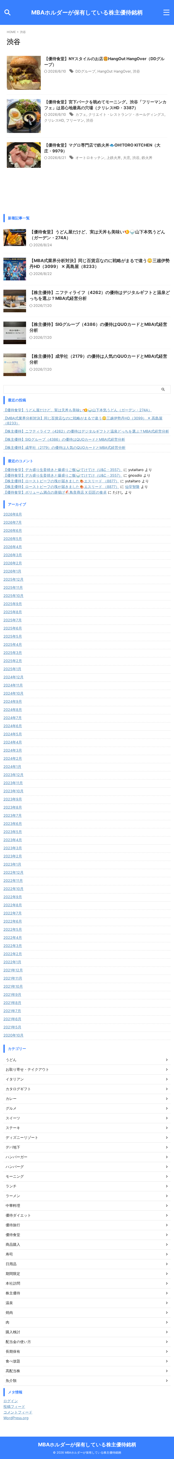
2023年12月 (13, 774)
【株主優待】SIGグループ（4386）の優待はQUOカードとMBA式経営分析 (64, 439)
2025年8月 (12, 612)
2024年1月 (12, 766)
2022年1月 (12, 962)
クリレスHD (54, 120)
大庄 (126, 157)
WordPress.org (16, 1418)
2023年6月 (12, 823)
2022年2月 (12, 954)
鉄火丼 (147, 157)
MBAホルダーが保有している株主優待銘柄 (87, 12)
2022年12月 (13, 872)
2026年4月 (12, 547)
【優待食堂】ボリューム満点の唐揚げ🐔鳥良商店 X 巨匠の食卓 (55, 492)
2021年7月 (12, 1011)
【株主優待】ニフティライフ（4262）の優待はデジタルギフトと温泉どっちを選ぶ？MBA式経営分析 (86, 431)
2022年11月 (13, 880)
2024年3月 (12, 750)
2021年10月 (13, 986)
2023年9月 (12, 799)
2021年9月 (12, 994)
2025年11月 (13, 587)
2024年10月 (13, 693)
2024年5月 (12, 734)
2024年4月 (12, 742)
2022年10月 (13, 888)
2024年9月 (12, 701)
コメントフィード (17, 1412)
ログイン (10, 1401)
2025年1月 (12, 669)
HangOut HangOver (114, 71)
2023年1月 (12, 864)
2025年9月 (12, 604)
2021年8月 (12, 1002)
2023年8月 (12, 807)
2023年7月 (12, 815)
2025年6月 (12, 628)
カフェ (80, 114)
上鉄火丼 (113, 157)
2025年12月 (13, 579)
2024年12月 (13, 677)
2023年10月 (13, 791)
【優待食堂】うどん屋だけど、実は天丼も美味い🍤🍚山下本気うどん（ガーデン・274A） (77, 410)
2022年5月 (12, 929)
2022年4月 (12, 937)
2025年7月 (12, 620)
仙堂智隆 (132, 486)
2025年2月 (12, 660)
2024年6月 (12, 726)
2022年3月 (12, 945)
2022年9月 (12, 897)
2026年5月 (12, 538)
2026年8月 (12, 514)
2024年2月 (12, 758)
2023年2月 (12, 856)
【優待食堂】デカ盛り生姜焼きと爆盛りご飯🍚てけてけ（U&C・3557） (62, 469)
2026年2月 (12, 563)
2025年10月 (13, 595)
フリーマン (75, 120)
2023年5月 (12, 831)
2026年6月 (12, 530)
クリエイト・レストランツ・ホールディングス (126, 114)
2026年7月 (12, 522)
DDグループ (85, 71)
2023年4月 (12, 840)
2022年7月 (12, 913)
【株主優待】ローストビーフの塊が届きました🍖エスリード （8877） (61, 481)
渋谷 (136, 71)
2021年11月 (12, 978)
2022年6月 (12, 921)
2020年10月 (13, 1035)
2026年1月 (12, 571)
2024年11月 (13, 685)
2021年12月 (13, 970)
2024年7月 (12, 717)
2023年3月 (12, 848)
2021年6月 (12, 1019)
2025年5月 (12, 636)
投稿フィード (14, 1406)
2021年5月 (12, 1027)
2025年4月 (12, 644)
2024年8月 (12, 709)
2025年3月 (12, 652)
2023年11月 (13, 783)
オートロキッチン (89, 157)
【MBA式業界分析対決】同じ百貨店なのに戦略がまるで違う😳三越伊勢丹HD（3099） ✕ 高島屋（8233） (82, 420)
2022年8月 (12, 905)
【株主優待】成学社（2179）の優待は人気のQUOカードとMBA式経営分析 (64, 447)
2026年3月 (12, 555)
